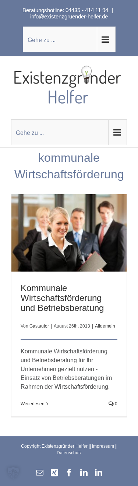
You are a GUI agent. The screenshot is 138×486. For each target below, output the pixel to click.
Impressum (103, 446)
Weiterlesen (33, 403)
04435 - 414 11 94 (88, 10)
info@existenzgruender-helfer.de (69, 16)
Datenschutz (69, 452)
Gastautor (39, 326)
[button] (13, 472)
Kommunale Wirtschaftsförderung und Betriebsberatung (62, 298)
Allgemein (105, 326)
